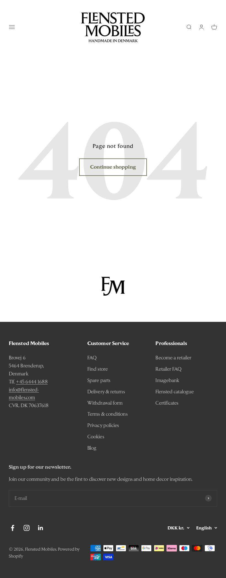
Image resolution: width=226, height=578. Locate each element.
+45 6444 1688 (31, 382)
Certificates (166, 403)
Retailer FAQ (168, 369)
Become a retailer (173, 357)
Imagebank (167, 380)
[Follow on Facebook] (12, 528)
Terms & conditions (107, 414)
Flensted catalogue (174, 391)
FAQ (92, 357)
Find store (97, 369)
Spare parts (98, 380)
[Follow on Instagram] (26, 528)
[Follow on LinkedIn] (40, 528)
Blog (91, 448)
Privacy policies (103, 425)
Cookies (95, 436)
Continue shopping (113, 167)
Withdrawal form (105, 403)
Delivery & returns (106, 391)
